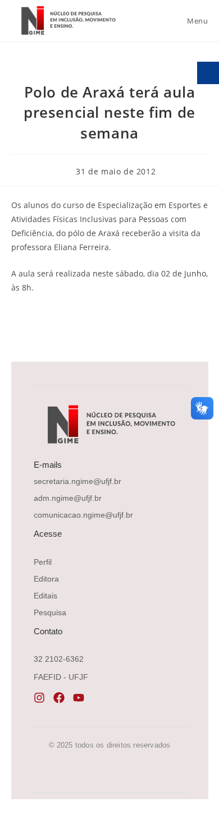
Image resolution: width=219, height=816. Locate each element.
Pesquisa (50, 612)
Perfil (43, 561)
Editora (46, 578)
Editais (45, 595)
